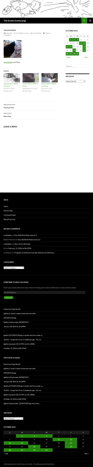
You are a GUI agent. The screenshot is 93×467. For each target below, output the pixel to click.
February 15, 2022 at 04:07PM (19, 248)
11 (81, 43)
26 (84, 50)
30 (74, 54)
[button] (12, 49)
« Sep (68, 57)
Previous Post (9, 106)
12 (84, 43)
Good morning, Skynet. (12, 309)
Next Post (8, 114)
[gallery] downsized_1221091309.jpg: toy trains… (22, 403)
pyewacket (8, 62)
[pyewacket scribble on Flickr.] (12, 78)
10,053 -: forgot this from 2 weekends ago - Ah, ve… (23, 340)
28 (67, 54)
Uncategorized (10, 30)
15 (71, 47)
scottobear (36, 33)
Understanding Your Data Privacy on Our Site (18, 464)
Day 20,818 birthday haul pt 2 (25, 235)
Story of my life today (22, 244)
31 (77, 54)
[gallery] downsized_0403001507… (17, 322)
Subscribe (8, 297)
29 (71, 54)
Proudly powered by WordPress (44, 464)
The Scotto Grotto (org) (15, 20)
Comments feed (10, 215)
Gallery (9, 33)
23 (74, 50)
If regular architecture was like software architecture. (34, 253)
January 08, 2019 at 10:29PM (15, 326)
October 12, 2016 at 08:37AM (15, 348)
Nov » (87, 57)
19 (84, 47)
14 (67, 47)
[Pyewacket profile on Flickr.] (31, 78)
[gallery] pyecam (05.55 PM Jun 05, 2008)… (20, 344)
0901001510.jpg (10, 318)
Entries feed (8, 211)
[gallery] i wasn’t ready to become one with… (20, 313)
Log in (6, 206)
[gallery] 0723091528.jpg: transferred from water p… (23, 335)
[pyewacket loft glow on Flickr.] (49, 78)
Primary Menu (90, 20)
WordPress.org (9, 219)
